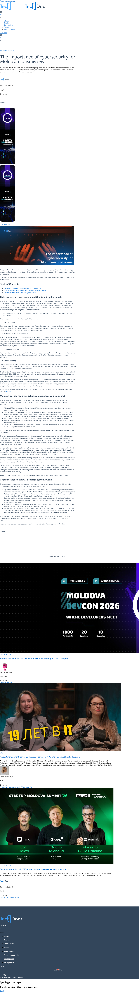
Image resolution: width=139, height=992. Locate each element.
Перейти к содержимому (8, 1)
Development (4, 682)
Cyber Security (5, 225)
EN (1, 14)
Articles (6, 21)
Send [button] (2, 991)
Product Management (7, 787)
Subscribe (3, 33)
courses (7, 392)
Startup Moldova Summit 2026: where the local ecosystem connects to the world (34, 869)
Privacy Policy (9, 963)
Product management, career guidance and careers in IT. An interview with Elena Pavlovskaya (40, 757)
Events (6, 27)
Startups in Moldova (12, 897)
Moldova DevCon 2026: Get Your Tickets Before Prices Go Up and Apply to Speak (34, 658)
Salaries (6, 23)
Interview (3, 753)
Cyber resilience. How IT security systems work (20, 293)
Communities (8, 25)
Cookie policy (9, 959)
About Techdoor (9, 29)
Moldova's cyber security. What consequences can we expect (25, 291)
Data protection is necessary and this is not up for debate (23, 288)
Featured (10, 50)
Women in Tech (27, 787)
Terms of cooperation (11, 955)
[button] (57, 932)
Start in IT (18, 787)
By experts (3, 50)
